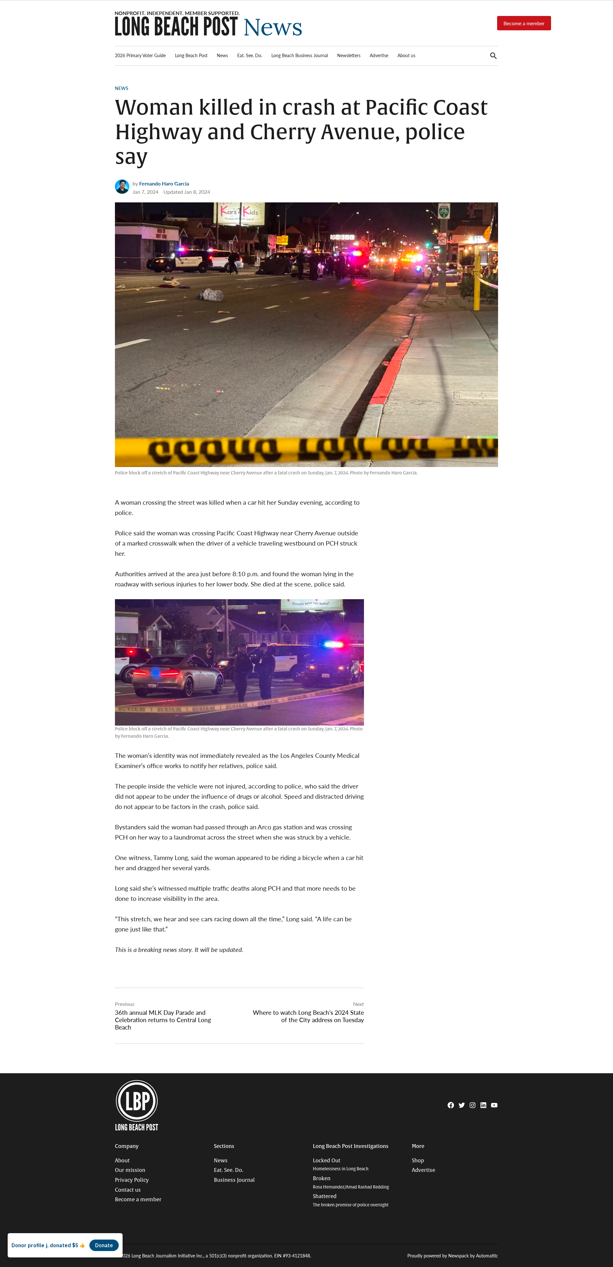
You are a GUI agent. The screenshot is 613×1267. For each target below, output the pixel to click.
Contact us (128, 1190)
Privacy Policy (132, 1180)
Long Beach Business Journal (299, 55)
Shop (418, 1161)
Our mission (130, 1170)
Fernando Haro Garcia (164, 183)
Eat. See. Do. (249, 55)
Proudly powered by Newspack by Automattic (452, 1255)
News (222, 55)
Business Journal (234, 1180)
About (122, 1161)
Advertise (379, 55)
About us (406, 55)
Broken (351, 1182)
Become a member (524, 23)
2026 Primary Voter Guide (140, 55)
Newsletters (348, 55)
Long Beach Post (191, 55)
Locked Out (340, 1165)
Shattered (351, 1200)
